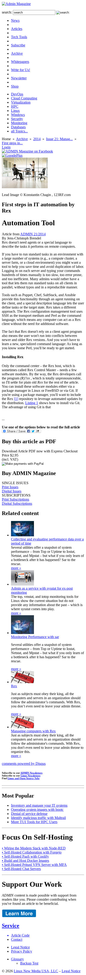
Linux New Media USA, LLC (36, 971)
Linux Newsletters (30, 775)
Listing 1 (31, 403)
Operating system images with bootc (37, 809)
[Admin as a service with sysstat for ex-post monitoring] (22, 584)
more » (16, 568)
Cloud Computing (24, 98)
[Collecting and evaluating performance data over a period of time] (22, 535)
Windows (18, 115)
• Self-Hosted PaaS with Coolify (25, 856)
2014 (37, 139)
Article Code (20, 935)
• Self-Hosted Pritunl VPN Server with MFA (34, 865)
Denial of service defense (29, 814)
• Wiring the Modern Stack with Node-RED (34, 848)
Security (17, 119)
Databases (18, 127)
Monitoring (19, 123)
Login (6, 147)
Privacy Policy (21, 951)
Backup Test (29, 963)
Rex (14, 686)
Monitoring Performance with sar (35, 637)
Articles (16, 29)
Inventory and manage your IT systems (39, 805)
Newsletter (19, 78)
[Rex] (22, 682)
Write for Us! (20, 70)
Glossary (17, 959)
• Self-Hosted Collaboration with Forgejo (31, 852)
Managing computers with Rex (33, 731)
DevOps (17, 94)
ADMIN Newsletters (31, 772)
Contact (16, 939)
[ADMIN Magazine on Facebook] (27, 151)
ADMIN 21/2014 (33, 234)
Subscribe (18, 45)
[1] (16, 399)
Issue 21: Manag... (59, 139)
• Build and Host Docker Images (25, 860)
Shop (15, 86)
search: (7, 12)
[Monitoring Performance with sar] (22, 633)
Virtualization (21, 102)
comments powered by (24, 763)
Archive (17, 53)
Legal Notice (20, 947)
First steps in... (12, 143)
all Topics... (19, 131)
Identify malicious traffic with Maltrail (38, 818)
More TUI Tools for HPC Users (34, 822)
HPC (14, 106)
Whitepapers (20, 62)
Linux (15, 111)
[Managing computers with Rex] (22, 727)
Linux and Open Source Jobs (23, 778)
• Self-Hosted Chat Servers (21, 869)
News (15, 20)
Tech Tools (19, 37)
